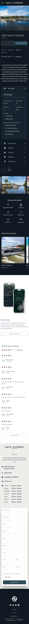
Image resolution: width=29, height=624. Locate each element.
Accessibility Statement (10, 620)
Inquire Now (20, 43)
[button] (2, 3)
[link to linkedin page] (18, 605)
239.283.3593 (8, 473)
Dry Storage (11, 88)
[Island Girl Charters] (13, 253)
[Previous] (3, 170)
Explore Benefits (14, 333)
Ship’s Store (11, 157)
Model (5, 545)
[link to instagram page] (13, 605)
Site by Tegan (20, 620)
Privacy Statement (18, 619)
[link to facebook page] (10, 605)
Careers (14, 609)
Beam (16, 559)
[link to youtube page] (16, 605)
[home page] (14, 3)
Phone (5, 531)
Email (5, 524)
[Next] (9, 170)
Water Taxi (6, 43)
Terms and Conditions (8, 619)
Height (17, 566)
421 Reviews (18, 56)
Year (4, 552)
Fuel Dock (10, 152)
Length (5, 559)
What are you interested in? (12, 573)
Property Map (11, 161)
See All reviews (14, 435)
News (14, 612)
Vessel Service (11, 143)
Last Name (6, 517)
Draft (4, 566)
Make (4, 538)
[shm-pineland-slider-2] (13, 185)
